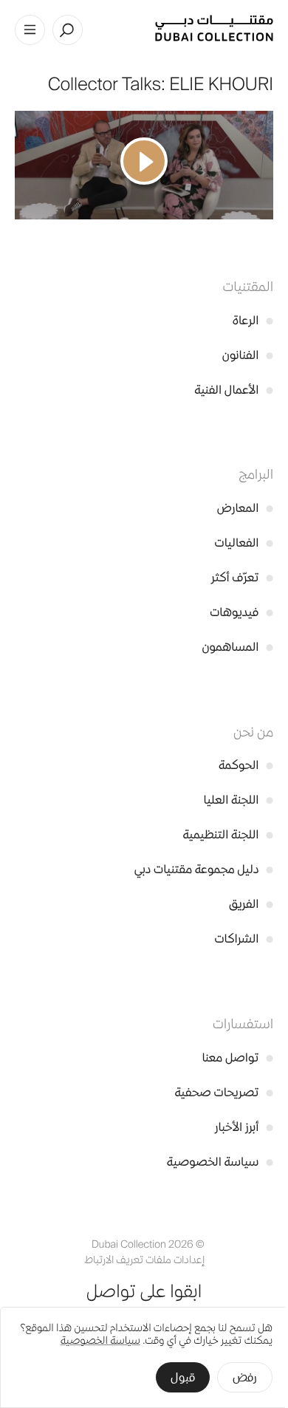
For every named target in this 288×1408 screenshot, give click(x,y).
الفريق (251, 904)
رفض (245, 1377)
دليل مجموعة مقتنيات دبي (203, 869)
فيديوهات (241, 612)
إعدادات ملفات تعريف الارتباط (144, 1260)
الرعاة (253, 320)
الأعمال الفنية (233, 389)
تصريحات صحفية (223, 1092)
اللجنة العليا (238, 799)
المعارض (245, 508)
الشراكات (243, 938)
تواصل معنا (237, 1057)
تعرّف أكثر (242, 577)
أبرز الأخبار (244, 1127)
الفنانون (247, 355)
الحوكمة (246, 765)
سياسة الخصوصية (220, 1161)
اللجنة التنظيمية (227, 834)
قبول (183, 1377)
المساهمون (237, 647)
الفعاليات (244, 542)
